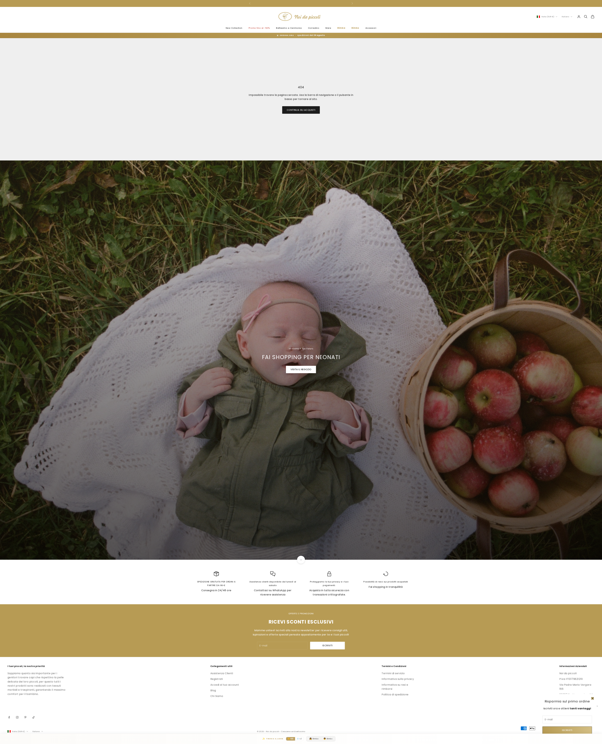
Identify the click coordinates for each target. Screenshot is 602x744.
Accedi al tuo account (224, 685)
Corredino (313, 28)
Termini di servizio (393, 673)
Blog (213, 690)
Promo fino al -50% (259, 28)
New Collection (234, 28)
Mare (328, 28)
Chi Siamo (216, 696)
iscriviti (327, 645)
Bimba (341, 28)
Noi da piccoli (568, 673)
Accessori (370, 28)
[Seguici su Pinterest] (25, 717)
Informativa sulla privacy (398, 679)
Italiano (565, 16)
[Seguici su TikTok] (33, 717)
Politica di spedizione (395, 694)
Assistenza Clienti (221, 673)
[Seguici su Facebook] (9, 717)
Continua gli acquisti (301, 110)
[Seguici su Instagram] (17, 717)
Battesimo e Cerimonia (289, 28)
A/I (299, 738)
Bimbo (355, 28)
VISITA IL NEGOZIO (301, 369)
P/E (290, 738)
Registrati (216, 679)
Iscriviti (567, 730)
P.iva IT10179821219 (571, 679)
